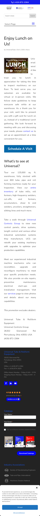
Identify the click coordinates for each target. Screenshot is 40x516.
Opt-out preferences (19, 513)
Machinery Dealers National (20, 481)
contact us (28, 131)
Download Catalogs (26, 453)
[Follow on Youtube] (15, 383)
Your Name (8, 414)
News (28, 50)
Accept (20, 507)
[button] (37, 488)
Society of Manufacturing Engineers (22, 470)
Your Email (8, 422)
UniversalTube (10, 50)
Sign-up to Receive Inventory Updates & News (20, 430)
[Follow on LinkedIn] (11, 383)
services (12, 293)
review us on (12, 399)
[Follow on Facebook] (6, 383)
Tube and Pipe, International (20, 475)
